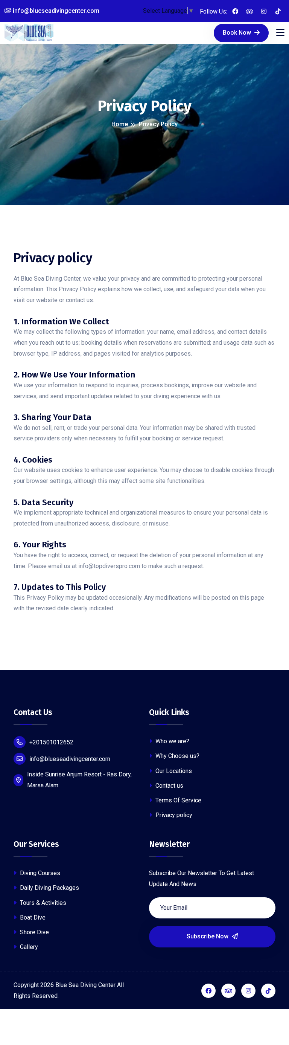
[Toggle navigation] (280, 33)
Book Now (237, 32)
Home (119, 124)
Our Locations (173, 771)
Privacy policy (173, 815)
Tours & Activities (42, 902)
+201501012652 (51, 742)
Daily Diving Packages (48, 887)
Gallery (28, 946)
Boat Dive (32, 917)
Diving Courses (39, 873)
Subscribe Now (208, 936)
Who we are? (171, 741)
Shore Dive (33, 932)
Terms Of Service (177, 800)
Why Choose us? (176, 755)
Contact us (168, 785)
